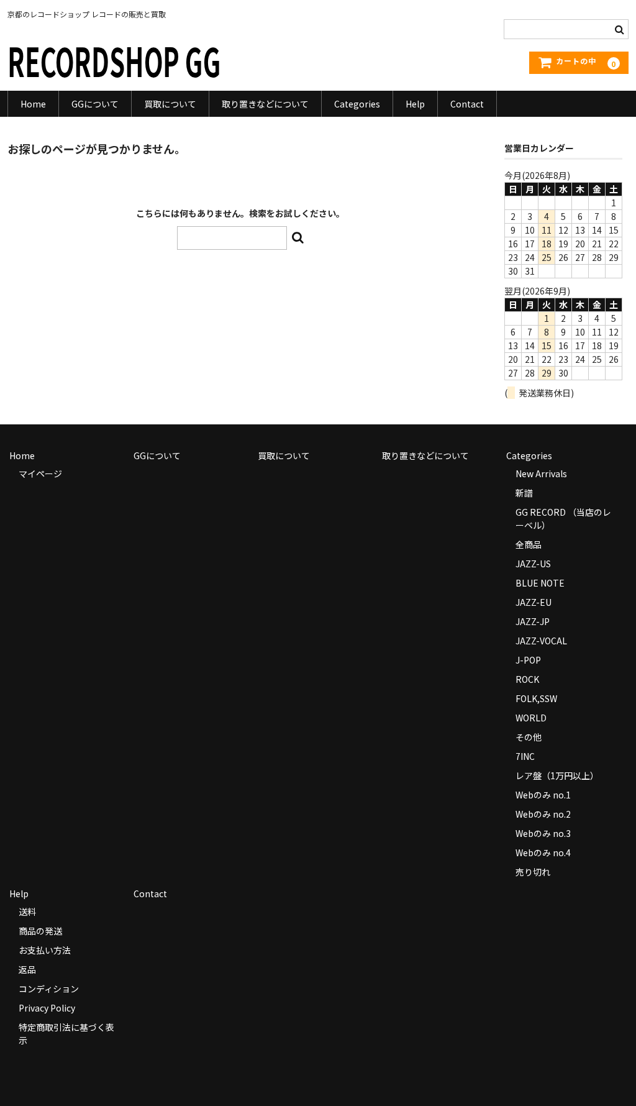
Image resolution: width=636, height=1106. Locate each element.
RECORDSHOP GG (114, 60)
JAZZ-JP (533, 621)
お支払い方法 (45, 950)
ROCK (527, 679)
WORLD (531, 717)
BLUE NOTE (540, 583)
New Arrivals (541, 473)
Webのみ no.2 (543, 814)
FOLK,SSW (536, 698)
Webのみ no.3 (543, 833)
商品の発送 (40, 931)
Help (415, 104)
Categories (357, 104)
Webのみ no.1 (543, 794)
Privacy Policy (47, 1008)
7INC (525, 756)
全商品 (529, 544)
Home (33, 104)
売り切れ (533, 872)
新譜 (524, 493)
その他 (529, 737)
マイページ (40, 473)
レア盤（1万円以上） (557, 775)
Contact (467, 104)
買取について (170, 104)
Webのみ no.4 (543, 852)
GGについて (95, 104)
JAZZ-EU (534, 602)
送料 (27, 911)
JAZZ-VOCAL (541, 640)
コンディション (49, 988)
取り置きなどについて (265, 104)
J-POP (528, 660)
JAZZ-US (533, 563)
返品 (27, 969)
